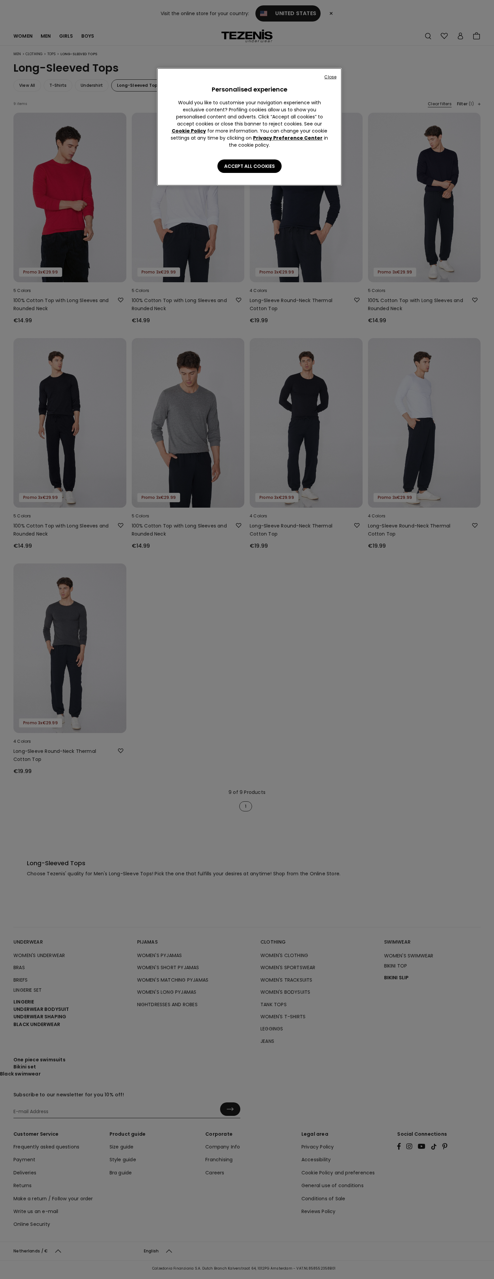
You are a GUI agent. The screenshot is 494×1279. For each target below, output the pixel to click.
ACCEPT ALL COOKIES (249, 166)
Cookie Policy (189, 130)
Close (330, 77)
